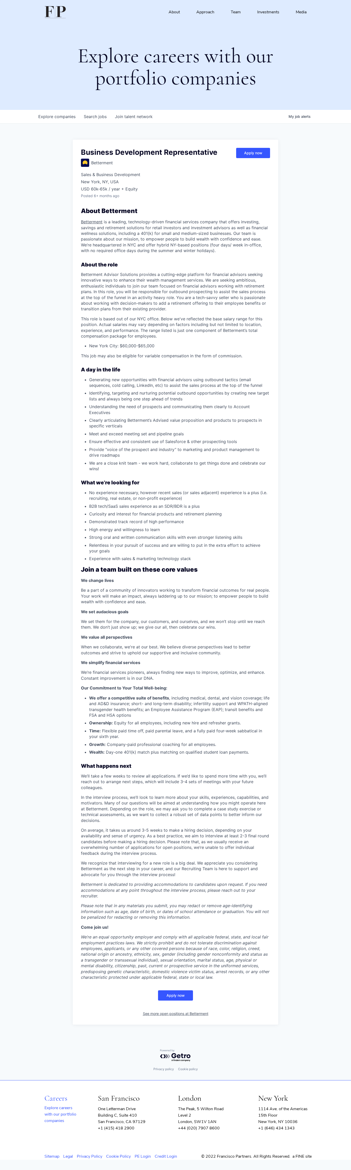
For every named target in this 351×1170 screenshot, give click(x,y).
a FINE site (302, 1156)
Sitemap (51, 1156)
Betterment (92, 221)
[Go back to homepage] (55, 12)
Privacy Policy (89, 1156)
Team (236, 12)
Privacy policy (163, 1069)
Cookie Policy (118, 1156)
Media (301, 12)
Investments (268, 12)
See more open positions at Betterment (175, 1013)
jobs (95, 116)
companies (57, 116)
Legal (68, 1156)
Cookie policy (188, 1069)
